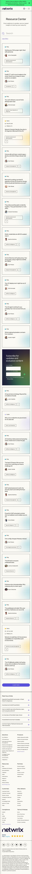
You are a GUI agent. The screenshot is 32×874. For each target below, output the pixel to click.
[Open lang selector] (24, 9)
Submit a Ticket (5, 803)
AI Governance (5, 739)
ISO (3, 814)
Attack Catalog (5, 782)
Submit (24, 374)
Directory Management (7, 744)
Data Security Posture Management (7, 742)
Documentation (5, 770)
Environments (5, 757)
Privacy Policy (10, 378)
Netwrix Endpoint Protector (23, 745)
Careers (19, 797)
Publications (5, 776)
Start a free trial (20, 4)
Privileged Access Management (6, 755)
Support (4, 799)
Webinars (4, 780)
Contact (19, 805)
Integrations (4, 759)
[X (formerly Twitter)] (8, 844)
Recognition (20, 801)
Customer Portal (5, 791)
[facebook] (12, 844)
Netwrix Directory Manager (23, 743)
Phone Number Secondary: (12, 371)
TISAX (3, 822)
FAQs (3, 805)
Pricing (18, 803)
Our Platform (5, 737)
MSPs (18, 770)
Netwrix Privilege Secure (22, 749)
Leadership (19, 793)
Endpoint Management (7, 746)
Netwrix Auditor (20, 741)
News (3, 774)
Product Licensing (21, 822)
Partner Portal (20, 774)
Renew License (5, 795)
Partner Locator (20, 772)
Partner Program (21, 766)
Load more (16, 685)
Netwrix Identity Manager (22, 747)
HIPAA (3, 816)
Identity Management (7, 748)
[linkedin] (3, 844)
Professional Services (6, 797)
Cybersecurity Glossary (7, 768)
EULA (18, 812)
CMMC (3, 812)
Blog (3, 766)
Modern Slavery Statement (23, 820)
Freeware (4, 772)
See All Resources (6, 784)
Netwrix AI (19, 795)
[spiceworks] (25, 844)
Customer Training (6, 793)
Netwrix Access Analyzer (22, 739)
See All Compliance (6, 824)
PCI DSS (3, 820)
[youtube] (16, 844)
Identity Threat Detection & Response (8, 751)
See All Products (20, 751)
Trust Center (20, 818)
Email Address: (9, 365)
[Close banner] (29, 3)
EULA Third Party (21, 814)
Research (4, 778)
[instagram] (20, 844)
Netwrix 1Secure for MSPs (22, 737)
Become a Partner (21, 768)
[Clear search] (28, 33)
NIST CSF (4, 818)
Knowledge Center (6, 801)
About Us (19, 791)
